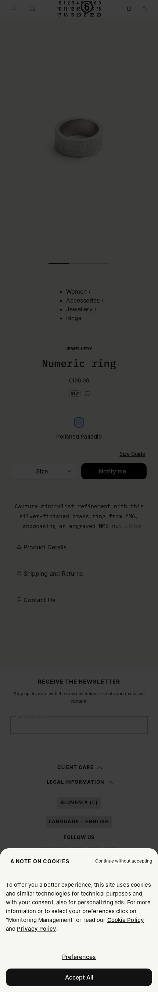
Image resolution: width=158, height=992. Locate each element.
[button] (123, 861)
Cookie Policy (125, 919)
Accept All (79, 977)
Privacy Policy (36, 928)
